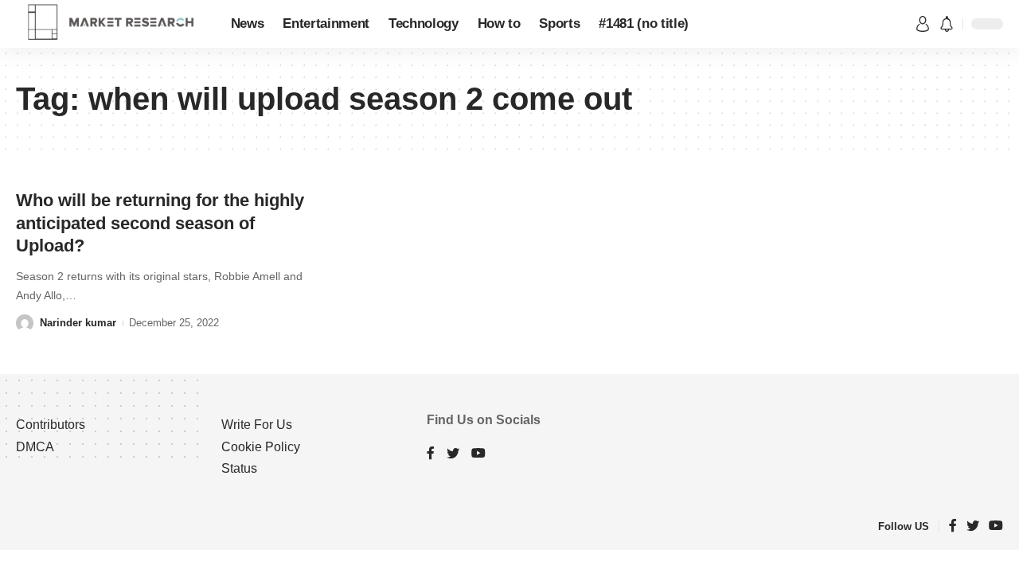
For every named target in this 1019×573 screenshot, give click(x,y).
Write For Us (256, 424)
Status (239, 468)
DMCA (35, 447)
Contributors (50, 424)
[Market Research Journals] (110, 24)
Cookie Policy (260, 447)
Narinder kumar (78, 323)
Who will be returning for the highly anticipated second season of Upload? (160, 222)
